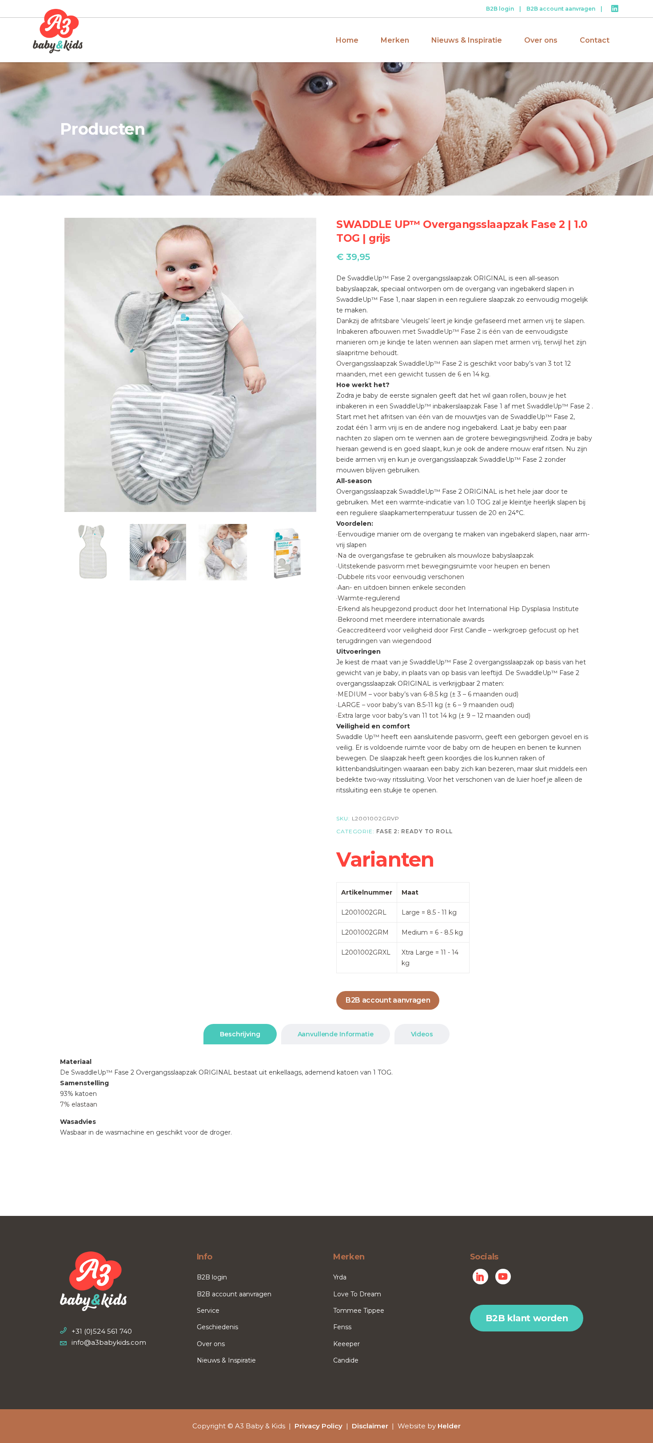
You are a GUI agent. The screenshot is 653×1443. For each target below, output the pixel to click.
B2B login (500, 8)
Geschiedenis (217, 1327)
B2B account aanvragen (560, 8)
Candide (345, 1360)
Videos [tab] (422, 1034)
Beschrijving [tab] (240, 1034)
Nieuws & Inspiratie (226, 1360)
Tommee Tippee (358, 1311)
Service (208, 1311)
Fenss (342, 1327)
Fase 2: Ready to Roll (414, 831)
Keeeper (346, 1344)
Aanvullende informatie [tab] (336, 1034)
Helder (449, 1426)
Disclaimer (370, 1426)
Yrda (339, 1277)
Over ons (211, 1344)
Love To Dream (357, 1294)
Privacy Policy (318, 1426)
